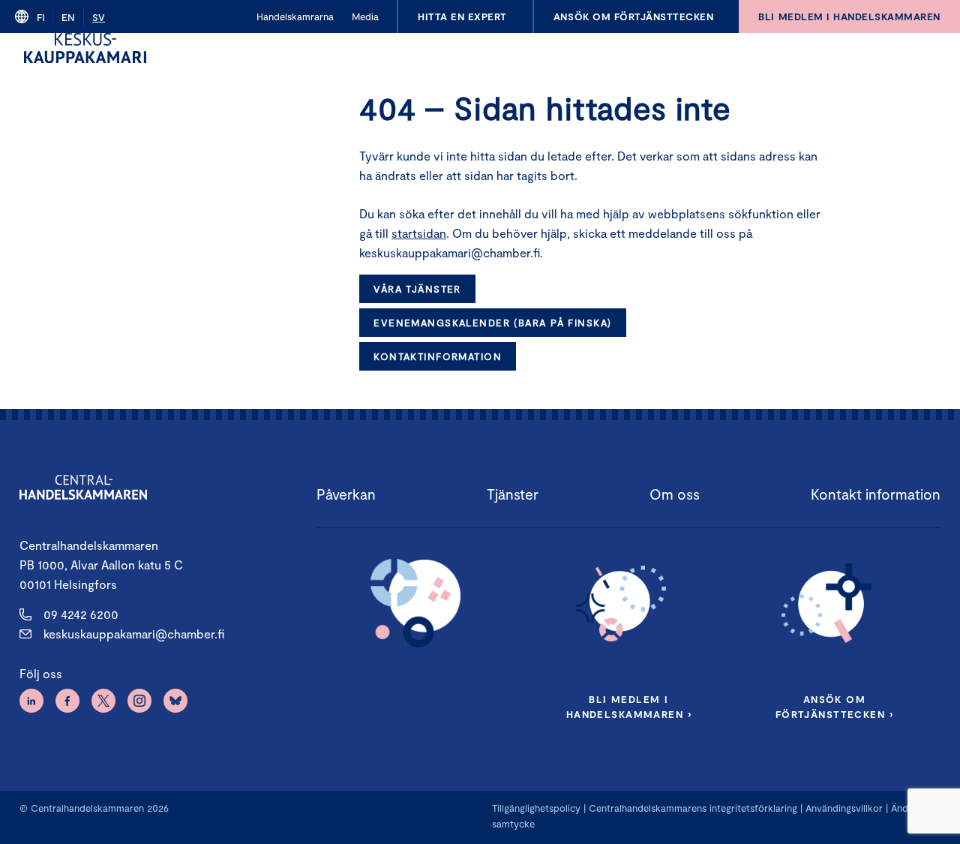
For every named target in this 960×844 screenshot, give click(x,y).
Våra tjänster (417, 289)
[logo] (85, 48)
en (68, 17)
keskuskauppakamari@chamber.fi (134, 633)
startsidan (419, 233)
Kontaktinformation (438, 356)
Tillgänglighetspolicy (536, 808)
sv (98, 17)
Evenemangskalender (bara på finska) (492, 323)
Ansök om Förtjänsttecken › (834, 706)
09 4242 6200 (81, 614)
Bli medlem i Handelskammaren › (629, 706)
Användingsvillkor (844, 808)
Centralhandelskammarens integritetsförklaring (693, 808)
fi (40, 17)
